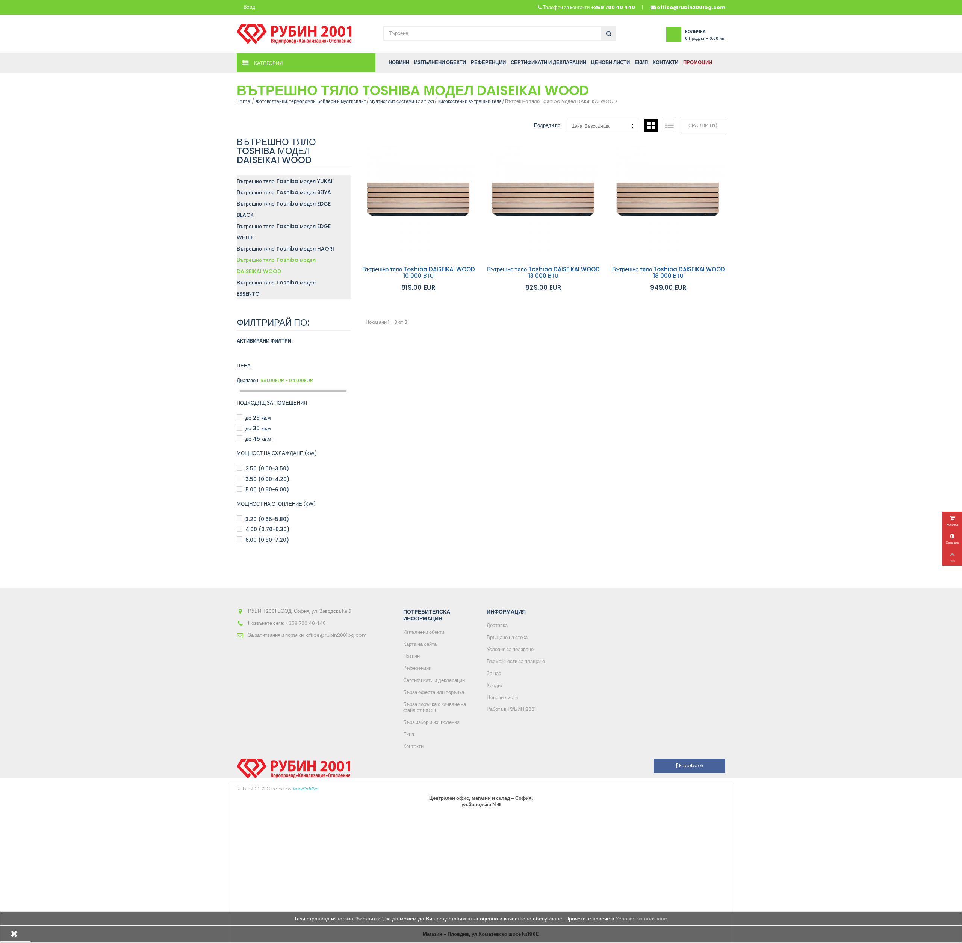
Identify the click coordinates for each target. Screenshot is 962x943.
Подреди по (547, 125)
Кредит (495, 685)
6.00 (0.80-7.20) (267, 540)
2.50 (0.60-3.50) (267, 468)
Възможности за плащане (516, 661)
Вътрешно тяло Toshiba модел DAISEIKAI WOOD (276, 265)
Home (243, 101)
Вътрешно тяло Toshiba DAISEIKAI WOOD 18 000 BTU (668, 272)
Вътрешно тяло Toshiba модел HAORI (285, 248)
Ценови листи (502, 697)
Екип (408, 734)
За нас (494, 673)
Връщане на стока (507, 637)
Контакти (413, 746)
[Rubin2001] (294, 32)
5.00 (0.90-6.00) (267, 489)
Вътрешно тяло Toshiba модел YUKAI (285, 181)
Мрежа (651, 125)
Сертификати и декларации (434, 680)
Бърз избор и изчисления (431, 722)
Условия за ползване (510, 649)
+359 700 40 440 (613, 7)
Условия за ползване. (642, 919)
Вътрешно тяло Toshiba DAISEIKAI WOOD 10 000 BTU (418, 272)
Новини (411, 656)
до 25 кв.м (258, 418)
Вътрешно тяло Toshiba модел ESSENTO (276, 288)
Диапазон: (248, 381)
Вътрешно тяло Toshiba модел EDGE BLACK (284, 209)
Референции (417, 668)
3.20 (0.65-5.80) (267, 519)
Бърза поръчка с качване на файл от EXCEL (434, 707)
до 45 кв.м (258, 439)
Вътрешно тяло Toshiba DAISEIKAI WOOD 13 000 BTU (543, 272)
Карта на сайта (420, 644)
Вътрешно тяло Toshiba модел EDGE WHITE (284, 231)
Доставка (497, 625)
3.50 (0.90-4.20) (267, 479)
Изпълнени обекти (423, 632)
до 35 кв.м (258, 428)
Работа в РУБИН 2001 (511, 709)
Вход (249, 7)
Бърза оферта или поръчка (433, 692)
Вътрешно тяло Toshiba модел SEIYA (284, 192)
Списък (669, 125)
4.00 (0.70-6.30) (267, 529)
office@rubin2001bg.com (691, 7)
